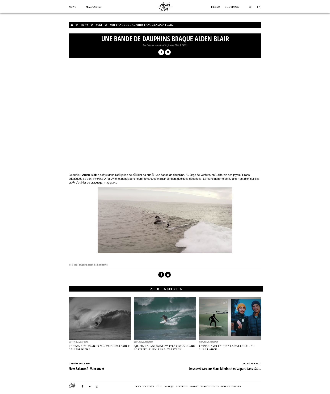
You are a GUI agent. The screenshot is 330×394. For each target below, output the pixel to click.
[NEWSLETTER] (259, 6)
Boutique (232, 6)
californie (103, 264)
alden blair (93, 264)
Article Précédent (80, 363)
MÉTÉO (215, 6)
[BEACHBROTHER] (74, 385)
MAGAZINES (93, 6)
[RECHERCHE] (250, 6)
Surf (99, 24)
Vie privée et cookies (231, 386)
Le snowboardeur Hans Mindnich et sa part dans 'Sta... (225, 368)
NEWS (72, 6)
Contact (194, 386)
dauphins (83, 264)
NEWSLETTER (182, 386)
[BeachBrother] (165, 12)
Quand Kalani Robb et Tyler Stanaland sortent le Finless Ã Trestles (164, 348)
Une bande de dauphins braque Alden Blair (141, 24)
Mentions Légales (209, 386)
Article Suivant (251, 363)
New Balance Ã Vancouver (86, 368)
